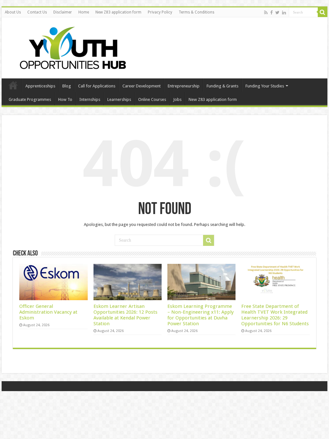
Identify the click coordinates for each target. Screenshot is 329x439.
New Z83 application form (118, 12)
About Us (13, 12)
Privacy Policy (160, 12)
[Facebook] (271, 12)
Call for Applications (96, 86)
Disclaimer (62, 12)
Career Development (141, 86)
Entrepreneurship (184, 86)
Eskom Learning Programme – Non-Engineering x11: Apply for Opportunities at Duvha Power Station (200, 315)
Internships (89, 99)
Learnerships (119, 99)
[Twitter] (277, 12)
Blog (66, 86)
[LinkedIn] (284, 12)
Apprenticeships (40, 86)
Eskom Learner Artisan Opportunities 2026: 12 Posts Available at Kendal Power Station (125, 315)
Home (83, 12)
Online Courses (152, 99)
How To (65, 99)
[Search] (322, 12)
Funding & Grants (222, 86)
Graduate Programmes (30, 99)
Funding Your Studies (264, 86)
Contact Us (37, 12)
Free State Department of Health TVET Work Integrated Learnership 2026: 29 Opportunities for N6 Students (275, 315)
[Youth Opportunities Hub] (70, 46)
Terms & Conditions (196, 12)
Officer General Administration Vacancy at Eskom (48, 312)
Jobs (177, 99)
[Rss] (265, 12)
